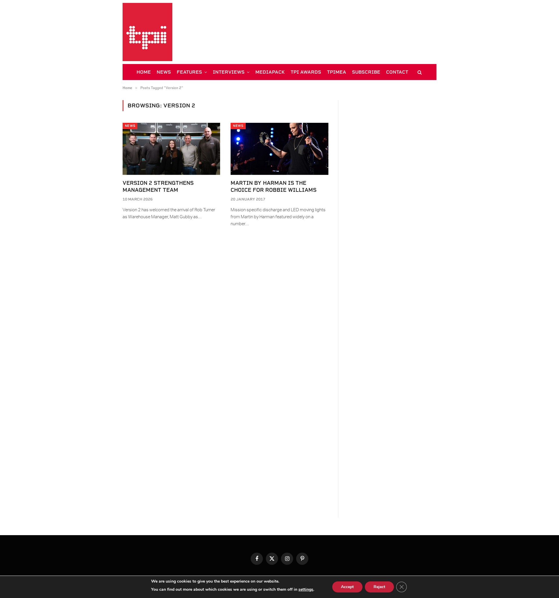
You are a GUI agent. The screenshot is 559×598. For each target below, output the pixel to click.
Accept (347, 587)
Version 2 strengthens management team (158, 186)
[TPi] (147, 32)
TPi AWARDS (306, 72)
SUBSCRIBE (366, 72)
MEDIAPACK (270, 72)
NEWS (164, 72)
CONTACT (397, 72)
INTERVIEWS (229, 72)
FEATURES (189, 72)
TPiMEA (336, 72)
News (130, 126)
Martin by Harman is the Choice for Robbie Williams (273, 186)
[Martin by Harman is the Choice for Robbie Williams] (279, 149)
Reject (379, 587)
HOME (144, 72)
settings (305, 589)
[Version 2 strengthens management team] (171, 149)
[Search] (419, 72)
